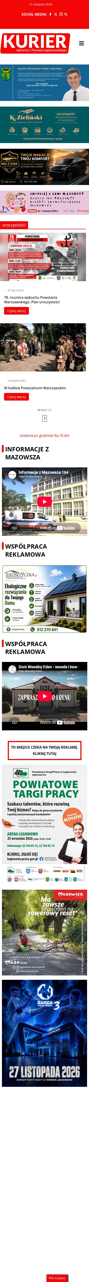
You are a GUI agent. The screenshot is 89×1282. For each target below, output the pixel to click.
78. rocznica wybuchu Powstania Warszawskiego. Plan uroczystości (32, 299)
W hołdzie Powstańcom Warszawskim (35, 388)
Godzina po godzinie (36, 435)
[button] (81, 43)
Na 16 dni (61, 435)
